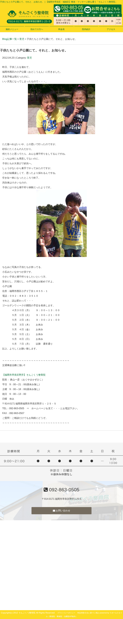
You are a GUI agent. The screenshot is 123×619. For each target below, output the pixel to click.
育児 (21, 39)
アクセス (111, 29)
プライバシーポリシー (66, 613)
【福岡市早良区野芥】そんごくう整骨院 (23, 375)
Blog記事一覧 (9, 39)
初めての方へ (36, 29)
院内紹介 (86, 29)
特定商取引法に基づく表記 (88, 613)
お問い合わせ (62, 510)
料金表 (61, 29)
